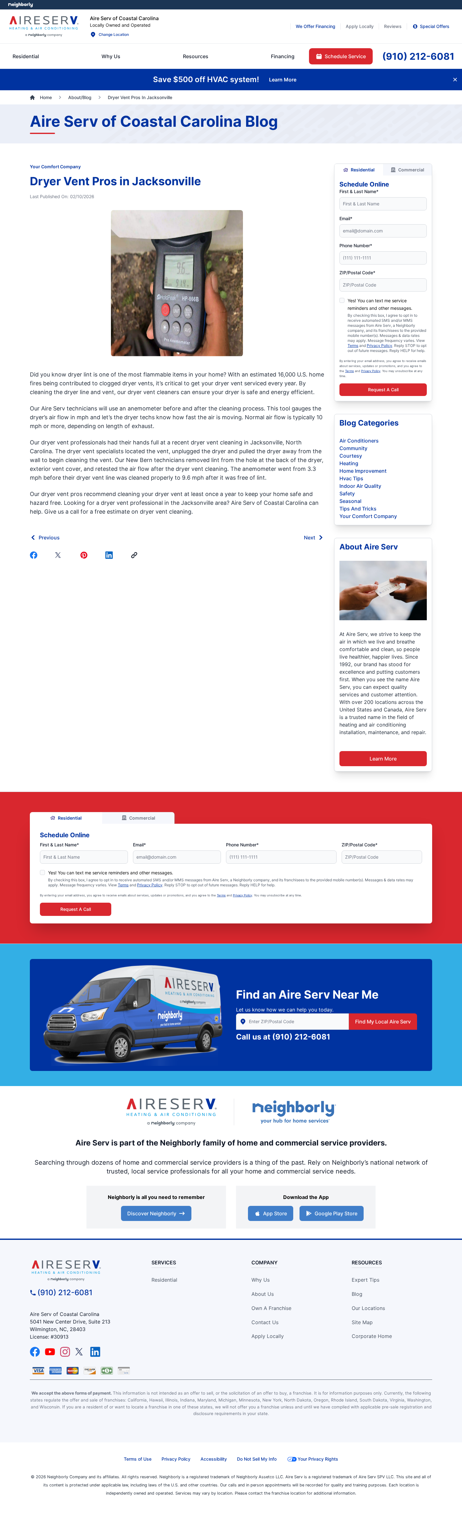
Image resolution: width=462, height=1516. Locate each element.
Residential (363, 169)
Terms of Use (137, 1459)
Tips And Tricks (358, 508)
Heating (348, 463)
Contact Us (264, 1322)
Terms (353, 345)
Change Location (114, 34)
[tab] (110, 56)
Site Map (362, 1322)
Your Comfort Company (55, 166)
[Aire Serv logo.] (44, 26)
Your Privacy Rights (318, 1459)
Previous (49, 537)
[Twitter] (60, 555)
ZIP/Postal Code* (357, 272)
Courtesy (350, 456)
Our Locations (368, 1308)
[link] (135, 555)
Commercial (411, 169)
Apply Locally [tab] (360, 26)
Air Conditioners (359, 441)
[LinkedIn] (95, 1352)
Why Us (260, 1280)
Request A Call (383, 389)
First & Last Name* (358, 191)
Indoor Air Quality (360, 486)
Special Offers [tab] (434, 26)
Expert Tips (365, 1280)
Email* (345, 218)
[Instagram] (65, 1352)
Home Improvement (363, 471)
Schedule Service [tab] (345, 56)
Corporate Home (372, 1336)
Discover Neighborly (151, 1213)
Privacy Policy (379, 345)
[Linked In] (110, 555)
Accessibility (214, 1459)
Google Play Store (336, 1213)
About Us (262, 1294)
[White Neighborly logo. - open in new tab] (21, 5)
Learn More (383, 758)
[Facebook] (35, 555)
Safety (347, 493)
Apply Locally (267, 1336)
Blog (357, 1294)
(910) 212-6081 (301, 1036)
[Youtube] (50, 1352)
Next (309, 537)
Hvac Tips (351, 478)
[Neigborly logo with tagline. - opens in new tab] (294, 1112)
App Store (275, 1213)
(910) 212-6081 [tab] (418, 56)
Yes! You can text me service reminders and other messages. (110, 872)
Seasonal (350, 501)
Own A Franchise (271, 1308)
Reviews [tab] (393, 26)
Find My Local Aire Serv (383, 1021)
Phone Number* (355, 245)
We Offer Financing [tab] (315, 26)
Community (353, 448)
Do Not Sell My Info (257, 1459)
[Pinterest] (85, 555)
